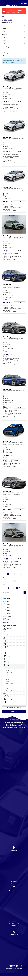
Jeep (8, 631)
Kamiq (7, 677)
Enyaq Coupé (9, 672)
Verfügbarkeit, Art (7, 22)
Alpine (8, 598)
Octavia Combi (9, 683)
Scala (7, 688)
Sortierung (5, 53)
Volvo (8, 702)
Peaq (7, 685)
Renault (9, 659)
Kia (8, 634)
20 (10, 574)
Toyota (9, 696)
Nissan (8, 646)
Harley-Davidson (11, 625)
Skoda (8, 665)
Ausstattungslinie (7, 47)
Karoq (7, 679)
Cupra (8, 610)
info (3, 16)
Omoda (9, 650)
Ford (8, 622)
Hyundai (9, 628)
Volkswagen (10, 699)
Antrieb (4, 41)
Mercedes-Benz (11, 640)
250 (20, 574)
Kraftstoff (4, 28)
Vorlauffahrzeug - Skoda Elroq (14, 289)
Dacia (8, 613)
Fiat (8, 619)
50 (13, 574)
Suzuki (8, 693)
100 (16, 574)
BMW (8, 604)
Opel (8, 653)
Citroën (9, 607)
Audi (8, 601)
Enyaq (7, 670)
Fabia (7, 674)
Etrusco (9, 616)
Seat (8, 662)
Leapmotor (10, 637)
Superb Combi (9, 690)
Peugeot (9, 656)
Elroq (7, 668)
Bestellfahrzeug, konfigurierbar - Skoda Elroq (14, 90)
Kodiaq (7, 681)
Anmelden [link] (14, 711)
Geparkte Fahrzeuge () (15, 707)
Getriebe (4, 34)
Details (19, 101)
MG (8, 644)
